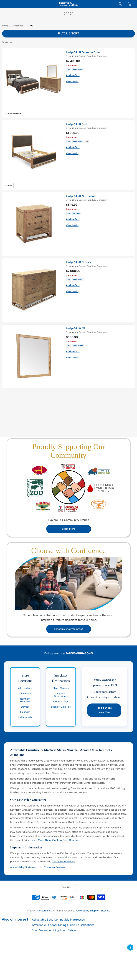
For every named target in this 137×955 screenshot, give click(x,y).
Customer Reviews (54, 867)
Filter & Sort (68, 33)
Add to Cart (73, 75)
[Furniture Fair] (68, 4)
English (66, 887)
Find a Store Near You (104, 710)
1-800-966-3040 (79, 653)
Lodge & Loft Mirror (78, 328)
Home (5, 25)
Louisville (25, 711)
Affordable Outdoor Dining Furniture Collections (63, 925)
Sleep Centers (61, 688)
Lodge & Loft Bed (76, 124)
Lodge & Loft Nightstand (80, 196)
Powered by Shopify (87, 910)
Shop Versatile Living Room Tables (54, 930)
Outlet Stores (60, 701)
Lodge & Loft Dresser (78, 262)
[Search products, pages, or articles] (120, 3)
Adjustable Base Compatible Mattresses (58, 919)
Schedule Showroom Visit (68, 628)
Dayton (25, 706)
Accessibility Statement (23, 867)
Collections (17, 25)
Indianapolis (25, 717)
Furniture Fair (43, 910)
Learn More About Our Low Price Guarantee (56, 840)
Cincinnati (25, 693)
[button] (130, 947)
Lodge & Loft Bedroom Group (83, 52)
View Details (72, 81)
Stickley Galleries (61, 706)
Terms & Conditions (63, 861)
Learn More (68, 528)
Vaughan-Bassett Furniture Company (88, 56)
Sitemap (105, 910)
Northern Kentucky (25, 700)
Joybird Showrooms (61, 695)
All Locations (25, 688)
